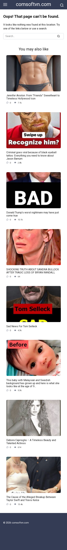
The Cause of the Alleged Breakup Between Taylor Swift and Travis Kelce (31, 499)
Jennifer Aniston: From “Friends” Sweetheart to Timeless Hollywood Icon (33, 97)
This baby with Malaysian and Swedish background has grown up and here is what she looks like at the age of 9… (32, 383)
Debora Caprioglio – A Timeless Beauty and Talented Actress (31, 442)
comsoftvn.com (33, 4)
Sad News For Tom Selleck (21, 326)
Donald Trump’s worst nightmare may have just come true (32, 214)
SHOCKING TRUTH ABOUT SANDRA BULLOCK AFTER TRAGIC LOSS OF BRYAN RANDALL (32, 271)
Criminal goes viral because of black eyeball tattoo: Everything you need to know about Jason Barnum (31, 155)
